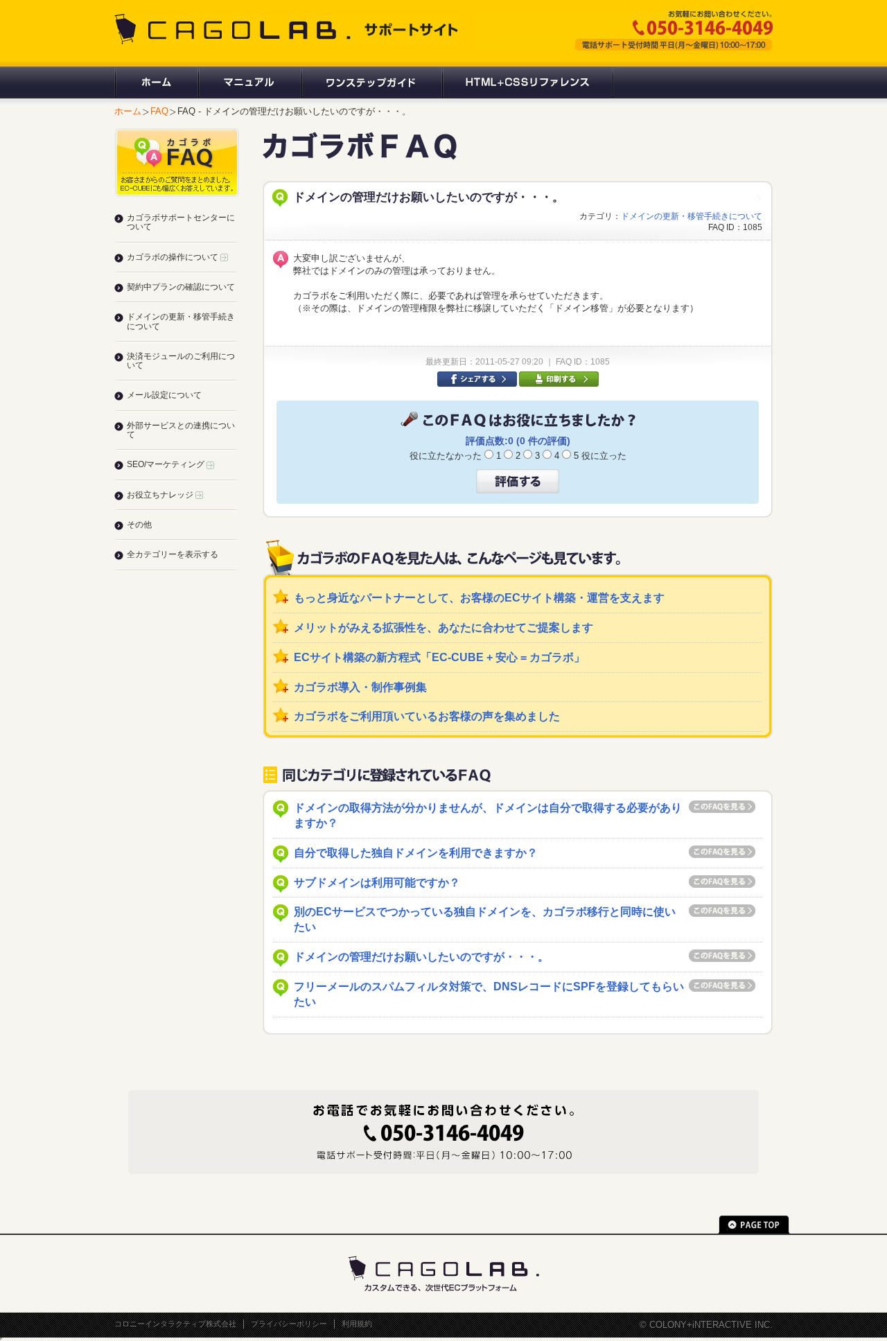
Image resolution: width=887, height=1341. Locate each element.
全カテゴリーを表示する (172, 554)
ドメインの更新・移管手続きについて (691, 215)
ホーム (155, 82)
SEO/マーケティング (167, 464)
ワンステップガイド (371, 82)
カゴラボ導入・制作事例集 (360, 687)
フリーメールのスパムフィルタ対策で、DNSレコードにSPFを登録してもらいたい (489, 994)
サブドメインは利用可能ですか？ (377, 882)
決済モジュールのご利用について (181, 360)
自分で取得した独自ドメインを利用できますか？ (416, 853)
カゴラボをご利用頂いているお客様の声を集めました (427, 716)
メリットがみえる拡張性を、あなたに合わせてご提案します (443, 627)
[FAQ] (360, 153)
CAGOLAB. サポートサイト (287, 29)
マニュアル (249, 82)
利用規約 (357, 1324)
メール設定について (164, 395)
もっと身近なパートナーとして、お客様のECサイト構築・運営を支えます (479, 598)
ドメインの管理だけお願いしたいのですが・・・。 (421, 957)
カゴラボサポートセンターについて (181, 222)
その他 (139, 524)
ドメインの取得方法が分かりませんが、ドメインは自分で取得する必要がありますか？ (488, 815)
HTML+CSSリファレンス (527, 82)
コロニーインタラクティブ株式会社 (175, 1324)
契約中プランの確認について (181, 287)
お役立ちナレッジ (161, 495)
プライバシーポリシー (289, 1324)
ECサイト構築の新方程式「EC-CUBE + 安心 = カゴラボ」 (439, 657)
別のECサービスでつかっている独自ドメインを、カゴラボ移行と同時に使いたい (485, 919)
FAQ (159, 111)
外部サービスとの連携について (181, 430)
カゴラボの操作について (173, 257)
